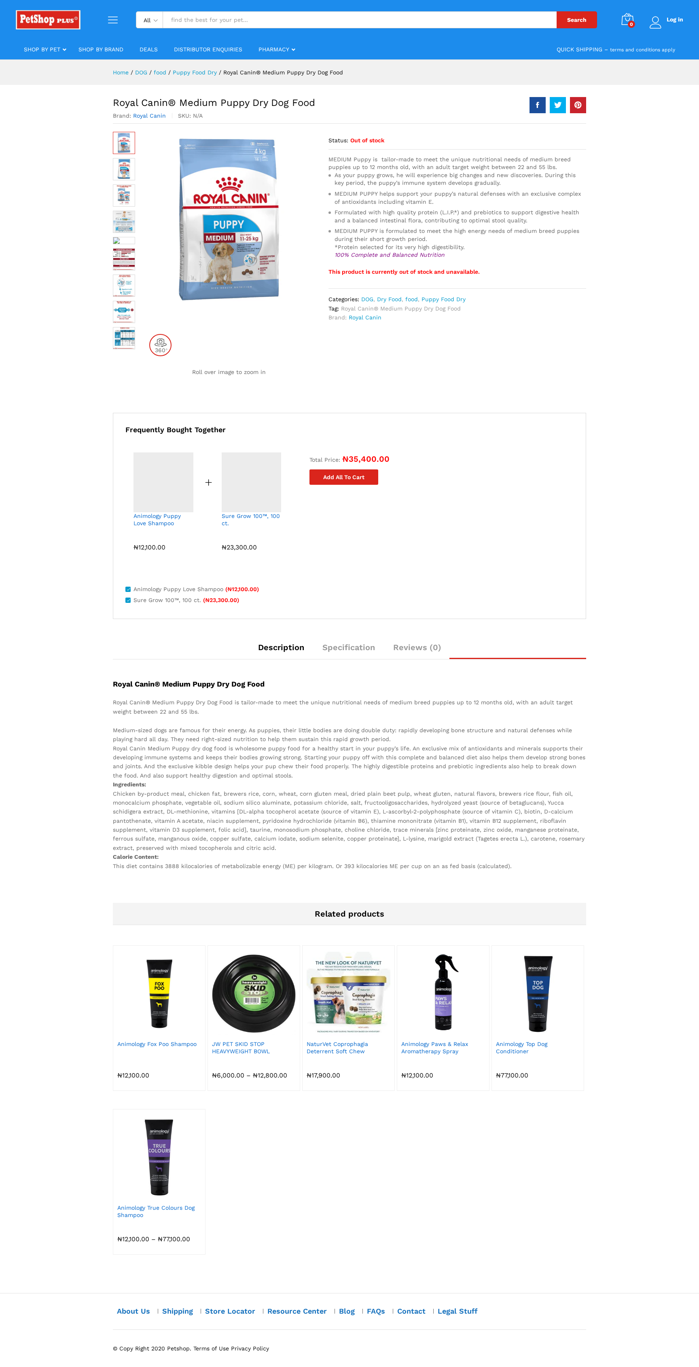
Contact (411, 1311)
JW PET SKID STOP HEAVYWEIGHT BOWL (241, 1047)
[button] (434, 1030)
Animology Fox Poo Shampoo (157, 1044)
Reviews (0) (417, 647)
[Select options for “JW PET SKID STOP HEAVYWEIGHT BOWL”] (245, 1030)
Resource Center (297, 1311)
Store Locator (230, 1311)
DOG (367, 299)
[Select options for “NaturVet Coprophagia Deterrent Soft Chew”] (339, 1030)
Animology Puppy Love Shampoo (157, 519)
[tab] (281, 651)
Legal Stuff (458, 1311)
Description (281, 647)
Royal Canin (149, 115)
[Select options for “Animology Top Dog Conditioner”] (529, 1030)
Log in (675, 19)
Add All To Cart (343, 477)
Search (577, 20)
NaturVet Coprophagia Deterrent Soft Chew (337, 1047)
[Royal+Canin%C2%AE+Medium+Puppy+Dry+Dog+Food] (558, 105)
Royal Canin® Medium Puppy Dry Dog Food (401, 308)
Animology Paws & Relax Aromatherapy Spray (434, 1047)
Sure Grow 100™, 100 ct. (251, 519)
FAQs (376, 1311)
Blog (347, 1311)
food (411, 299)
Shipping (177, 1311)
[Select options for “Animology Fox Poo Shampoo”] (150, 1030)
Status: (338, 140)
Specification (348, 647)
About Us (133, 1311)
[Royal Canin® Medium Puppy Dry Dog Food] (538, 105)
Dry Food (389, 299)
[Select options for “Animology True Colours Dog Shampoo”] (150, 1194)
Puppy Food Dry (444, 299)
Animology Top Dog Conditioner (521, 1047)
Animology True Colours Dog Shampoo (156, 1211)
